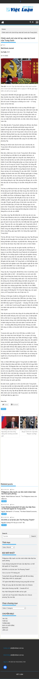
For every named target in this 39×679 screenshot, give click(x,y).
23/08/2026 (6, 489)
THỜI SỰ (3, 409)
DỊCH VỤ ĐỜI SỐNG (8, 625)
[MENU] (37, 22)
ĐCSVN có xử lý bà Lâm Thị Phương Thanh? (16, 569)
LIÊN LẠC (5, 630)
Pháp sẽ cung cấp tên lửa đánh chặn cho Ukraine (17, 585)
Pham (3, 45)
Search (4, 533)
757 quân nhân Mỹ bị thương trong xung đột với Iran (18, 582)
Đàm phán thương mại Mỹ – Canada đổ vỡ (15, 588)
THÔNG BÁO (6, 623)
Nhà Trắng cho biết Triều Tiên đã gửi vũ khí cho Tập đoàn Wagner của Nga (28, 432)
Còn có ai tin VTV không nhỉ (11, 573)
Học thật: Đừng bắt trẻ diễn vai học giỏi (14, 591)
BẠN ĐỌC (5, 628)
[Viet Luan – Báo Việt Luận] (2, 22)
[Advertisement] (19, 460)
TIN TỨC (5, 619)
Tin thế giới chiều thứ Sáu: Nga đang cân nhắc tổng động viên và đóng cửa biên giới (10, 433)
